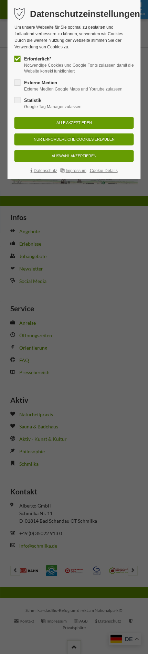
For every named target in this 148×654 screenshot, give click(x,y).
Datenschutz (45, 170)
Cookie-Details (104, 170)
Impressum (76, 170)
